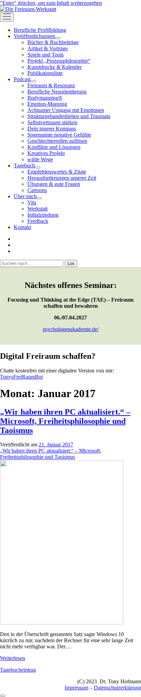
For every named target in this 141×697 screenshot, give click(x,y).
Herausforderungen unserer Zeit (61, 178)
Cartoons (37, 190)
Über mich (25, 196)
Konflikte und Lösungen (53, 147)
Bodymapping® (44, 98)
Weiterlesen (12, 658)
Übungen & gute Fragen (53, 184)
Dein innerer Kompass (51, 128)
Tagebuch (24, 165)
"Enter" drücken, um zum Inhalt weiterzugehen (51, 3)
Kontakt (22, 227)
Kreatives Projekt (46, 153)
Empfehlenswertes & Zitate (56, 172)
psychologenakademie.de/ (71, 329)
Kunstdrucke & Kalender (54, 67)
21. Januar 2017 (56, 444)
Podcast (22, 79)
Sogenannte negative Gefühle (59, 135)
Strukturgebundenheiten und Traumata (68, 116)
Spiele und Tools (45, 55)
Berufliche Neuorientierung (57, 91)
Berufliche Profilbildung (40, 30)
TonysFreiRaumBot (21, 377)
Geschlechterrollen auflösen (57, 141)
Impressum (76, 687)
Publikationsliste (45, 73)
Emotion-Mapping (47, 104)
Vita (31, 202)
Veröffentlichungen (34, 36)
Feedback (37, 221)
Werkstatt (37, 209)
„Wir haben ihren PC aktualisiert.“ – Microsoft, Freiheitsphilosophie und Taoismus (65, 421)
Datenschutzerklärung (117, 687)
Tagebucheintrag (18, 670)
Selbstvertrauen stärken (52, 122)
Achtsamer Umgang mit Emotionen (65, 110)
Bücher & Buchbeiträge (53, 42)
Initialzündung (43, 215)
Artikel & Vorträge (47, 48)
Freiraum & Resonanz (51, 85)
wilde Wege (40, 159)
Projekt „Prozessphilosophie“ (58, 61)
